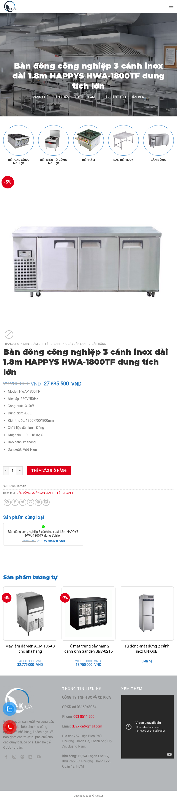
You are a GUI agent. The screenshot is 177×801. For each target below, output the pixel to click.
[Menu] (171, 6)
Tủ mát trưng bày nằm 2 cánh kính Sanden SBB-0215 (88, 648)
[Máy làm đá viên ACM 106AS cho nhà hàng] (30, 613)
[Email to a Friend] (30, 502)
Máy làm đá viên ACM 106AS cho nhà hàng (30, 648)
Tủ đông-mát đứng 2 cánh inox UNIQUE (146, 648)
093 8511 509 (84, 717)
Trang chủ (40, 97)
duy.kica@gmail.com (87, 726)
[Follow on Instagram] (14, 757)
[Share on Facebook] (15, 502)
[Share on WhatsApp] (7, 502)
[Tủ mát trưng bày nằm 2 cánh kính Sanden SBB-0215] (88, 613)
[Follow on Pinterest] (22, 757)
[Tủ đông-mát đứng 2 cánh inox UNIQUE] (146, 613)
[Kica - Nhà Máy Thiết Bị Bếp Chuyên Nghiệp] (24, 6)
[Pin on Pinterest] (38, 502)
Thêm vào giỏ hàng (48, 471)
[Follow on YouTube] (39, 757)
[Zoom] (9, 334)
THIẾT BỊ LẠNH (85, 97)
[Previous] (10, 138)
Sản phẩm (62, 97)
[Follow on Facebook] (6, 757)
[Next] (167, 138)
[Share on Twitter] (22, 502)
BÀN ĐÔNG (139, 97)
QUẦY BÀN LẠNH (113, 97)
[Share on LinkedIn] (46, 502)
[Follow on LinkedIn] (30, 757)
